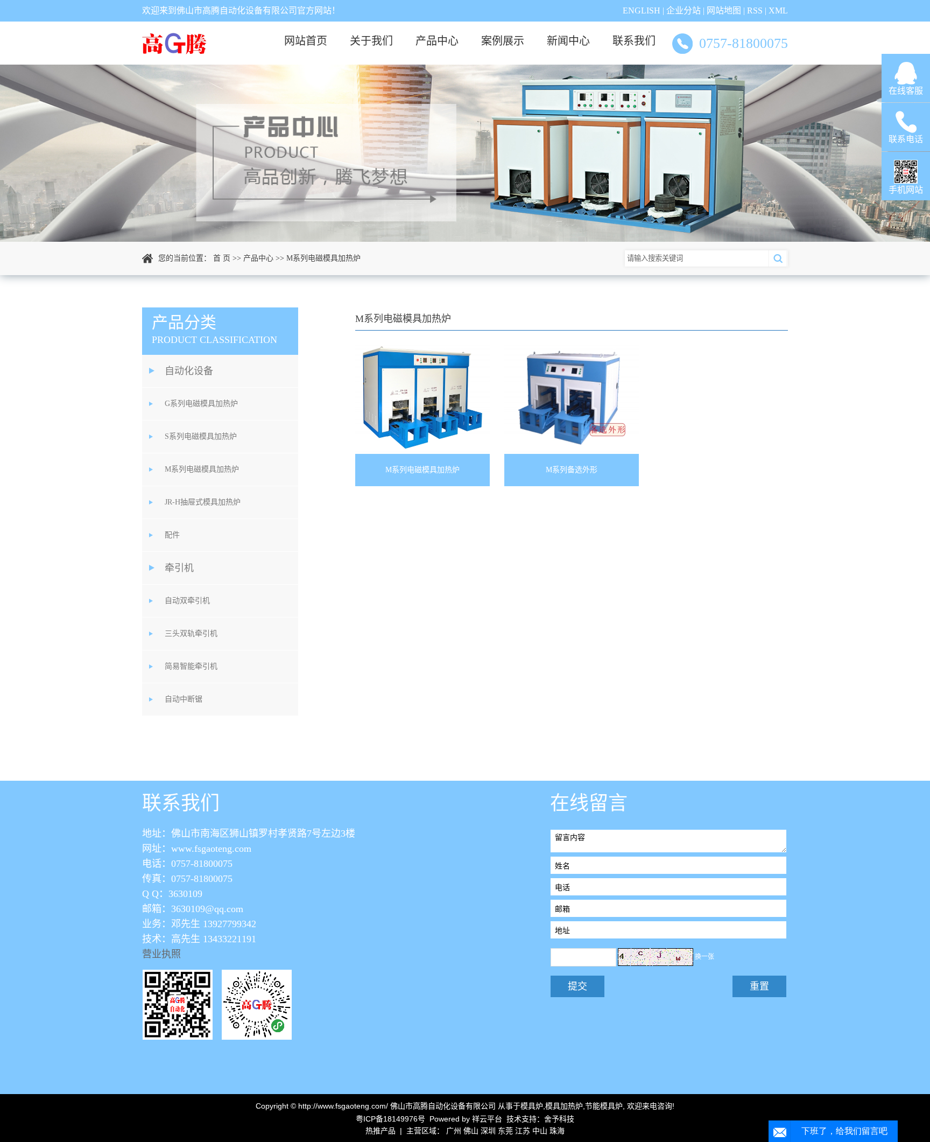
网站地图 (724, 10)
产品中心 (437, 41)
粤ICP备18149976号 (390, 1119)
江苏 (522, 1130)
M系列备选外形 (571, 470)
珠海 (557, 1130)
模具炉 (531, 1106)
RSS (755, 10)
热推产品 (380, 1130)
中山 (539, 1130)
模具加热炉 (564, 1106)
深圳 (488, 1130)
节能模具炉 (604, 1106)
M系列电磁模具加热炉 (323, 258)
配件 (172, 535)
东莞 (505, 1130)
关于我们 (371, 41)
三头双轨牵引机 (191, 633)
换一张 (704, 957)
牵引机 (179, 568)
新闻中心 (568, 41)
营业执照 (161, 954)
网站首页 (305, 41)
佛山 (470, 1130)
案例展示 (502, 41)
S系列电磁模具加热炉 (201, 436)
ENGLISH (641, 10)
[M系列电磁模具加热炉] (422, 397)
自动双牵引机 (187, 601)
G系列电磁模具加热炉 (201, 404)
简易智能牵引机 (191, 666)
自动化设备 (189, 371)
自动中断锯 (183, 699)
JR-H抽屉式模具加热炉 (203, 502)
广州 (453, 1130)
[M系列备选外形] (571, 397)
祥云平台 (487, 1119)
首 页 (221, 258)
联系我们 (634, 41)
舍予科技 (559, 1119)
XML (778, 10)
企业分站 (683, 10)
